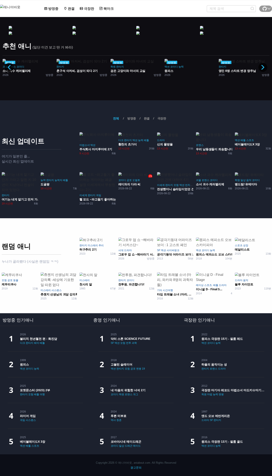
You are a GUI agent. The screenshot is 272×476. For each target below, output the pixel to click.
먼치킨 (189, 185)
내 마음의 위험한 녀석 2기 (128, 390)
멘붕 (138, 368)
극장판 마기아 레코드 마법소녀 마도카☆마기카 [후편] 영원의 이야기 (232, 390)
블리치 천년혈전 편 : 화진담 (38, 338)
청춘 (119, 420)
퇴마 (36, 342)
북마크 (108, 8)
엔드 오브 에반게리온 (215, 416)
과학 (134, 342)
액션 (167, 66)
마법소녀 (84, 145)
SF (158, 250)
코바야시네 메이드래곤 (126, 441)
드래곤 (128, 445)
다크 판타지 (125, 140)
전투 (128, 342)
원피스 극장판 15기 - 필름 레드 (222, 338)
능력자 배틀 (61, 180)
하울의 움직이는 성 (214, 364)
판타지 (60, 66)
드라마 (161, 140)
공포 (129, 180)
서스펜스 (56, 290)
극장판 (88, 8)
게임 (98, 195)
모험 (176, 185)
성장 (245, 245)
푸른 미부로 (118, 416)
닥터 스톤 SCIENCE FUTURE (130, 338)
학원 (113, 66)
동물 (15, 280)
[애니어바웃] (17, 4)
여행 (42, 394)
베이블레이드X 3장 (32, 441)
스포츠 (250, 140)
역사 (113, 420)
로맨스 (200, 145)
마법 (209, 394)
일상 (243, 180)
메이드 (137, 445)
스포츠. (208, 285)
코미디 (20, 66)
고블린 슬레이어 (121, 364)
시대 (120, 250)
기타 (159, 290)
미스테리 (93, 245)
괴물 (198, 180)
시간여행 (168, 290)
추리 (101, 245)
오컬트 (136, 180)
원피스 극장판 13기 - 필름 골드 (222, 441)
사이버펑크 (173, 250)
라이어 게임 (28, 416)
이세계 (83, 195)
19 (143, 368)
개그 (135, 394)
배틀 (146, 140)
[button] (262, 67)
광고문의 (136, 467)
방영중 (52, 8)
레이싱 (200, 285)
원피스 (24, 364)
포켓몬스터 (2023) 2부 (35, 390)
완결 (71, 8)
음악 (248, 180)
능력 (181, 66)
